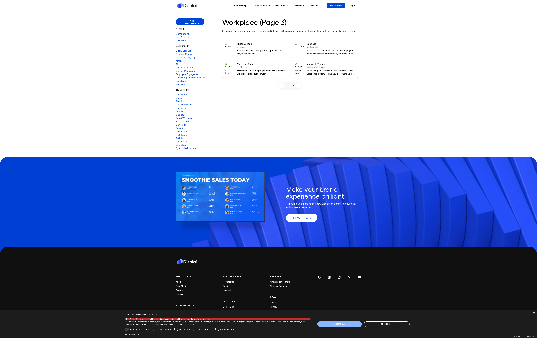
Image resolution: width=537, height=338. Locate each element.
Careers (179, 290)
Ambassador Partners (280, 282)
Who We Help (232, 276)
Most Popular (182, 34)
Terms (273, 303)
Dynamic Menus (184, 54)
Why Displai (184, 276)
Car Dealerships (184, 105)
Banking (180, 128)
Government (182, 131)
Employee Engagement (187, 74)
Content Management (186, 71)
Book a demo (336, 5)
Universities (182, 125)
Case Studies (182, 286)
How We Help (185, 305)
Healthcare (181, 135)
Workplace (181, 145)
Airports (179, 111)
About (178, 282)
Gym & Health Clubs (186, 148)
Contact (179, 294)
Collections (181, 40)
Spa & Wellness (184, 118)
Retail (179, 101)
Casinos (180, 115)
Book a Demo (229, 307)
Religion (180, 138)
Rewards (180, 84)
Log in (352, 5)
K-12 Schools (182, 121)
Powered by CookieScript (524, 336)
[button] (218, 334)
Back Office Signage (186, 57)
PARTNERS (276, 276)
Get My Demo (300, 217)
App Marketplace (192, 21)
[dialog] (268, 324)
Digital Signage (183, 51)
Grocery (180, 98)
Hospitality (181, 108)
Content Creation (184, 67)
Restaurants (182, 94)
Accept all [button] (339, 324)
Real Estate (181, 141)
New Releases (183, 37)
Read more (189, 324)
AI (177, 64)
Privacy (273, 307)
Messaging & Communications (191, 78)
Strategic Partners (278, 286)
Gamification (182, 81)
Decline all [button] (386, 324)
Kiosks (179, 61)
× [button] (534, 313)
